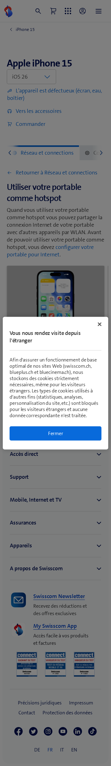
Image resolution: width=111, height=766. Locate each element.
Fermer (55, 433)
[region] (55, 383)
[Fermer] (99, 324)
